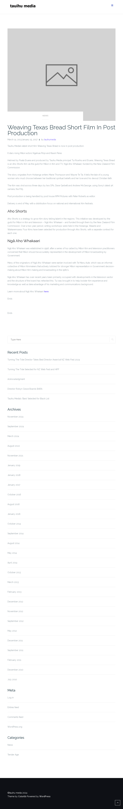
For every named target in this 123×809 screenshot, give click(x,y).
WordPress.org (15, 727)
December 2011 (15, 640)
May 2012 (12, 631)
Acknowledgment (16, 379)
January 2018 (14, 475)
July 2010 (12, 679)
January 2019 (14, 465)
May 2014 (12, 553)
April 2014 (12, 562)
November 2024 (15, 417)
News (45, 116)
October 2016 (14, 494)
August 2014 (14, 543)
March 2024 (13, 436)
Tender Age (13, 754)
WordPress (44, 796)
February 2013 (14, 592)
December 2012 (15, 601)
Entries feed (13, 707)
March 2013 (13, 582)
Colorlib (22, 796)
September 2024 (16, 426)
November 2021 (15, 455)
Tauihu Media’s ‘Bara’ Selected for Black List (28, 398)
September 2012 (16, 621)
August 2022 (14, 446)
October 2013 (14, 572)
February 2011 (14, 660)
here (46, 291)
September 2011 (15, 650)
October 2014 (14, 524)
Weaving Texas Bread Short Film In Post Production (61, 130)
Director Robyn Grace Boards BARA (25, 389)
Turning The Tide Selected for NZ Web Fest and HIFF (33, 369)
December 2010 (15, 670)
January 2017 (14, 485)
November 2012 (15, 611)
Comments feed (15, 717)
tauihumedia (50, 139)
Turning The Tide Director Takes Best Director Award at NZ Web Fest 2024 (44, 359)
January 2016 (14, 514)
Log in (11, 697)
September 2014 (16, 533)
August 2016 (14, 504)
